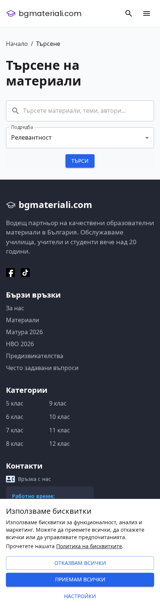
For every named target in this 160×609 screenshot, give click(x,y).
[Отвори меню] (146, 13)
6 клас (14, 417)
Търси (80, 160)
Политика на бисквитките (89, 546)
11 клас (59, 430)
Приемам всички (80, 579)
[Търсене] (128, 13)
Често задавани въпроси (42, 368)
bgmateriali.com (50, 13)
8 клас (14, 443)
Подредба (22, 127)
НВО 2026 (20, 344)
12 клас (59, 443)
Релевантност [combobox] (31, 137)
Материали (22, 320)
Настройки (80, 596)
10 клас (59, 417)
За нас (15, 308)
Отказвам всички (80, 562)
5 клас (14, 403)
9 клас (58, 403)
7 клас (14, 430)
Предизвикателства (34, 356)
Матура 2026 (24, 332)
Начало (17, 44)
